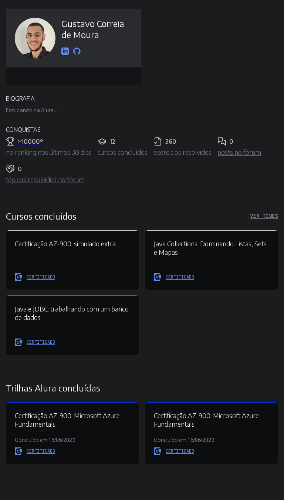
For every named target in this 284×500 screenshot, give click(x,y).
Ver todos (264, 216)
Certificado (41, 277)
